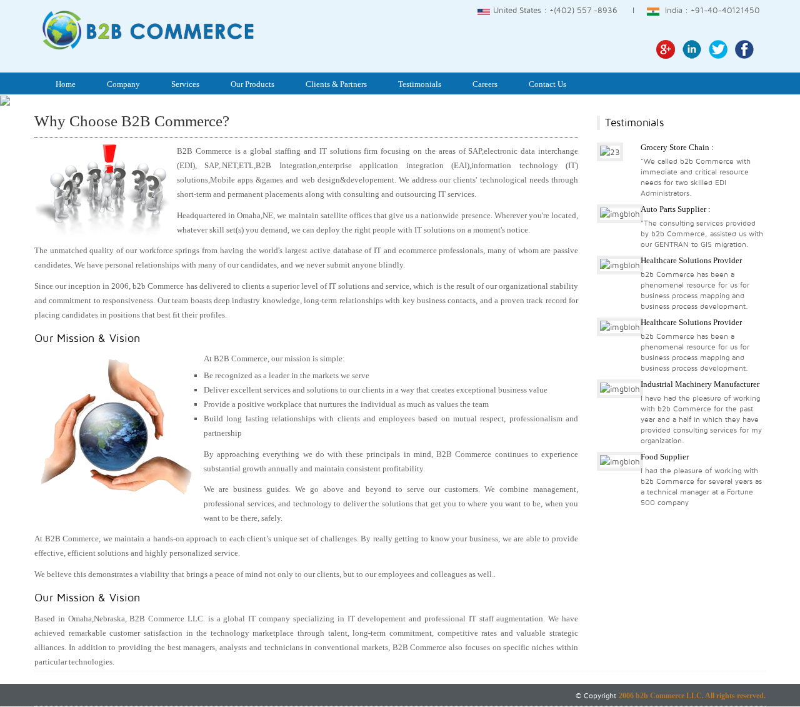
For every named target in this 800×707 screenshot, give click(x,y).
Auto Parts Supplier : (676, 209)
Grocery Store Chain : (677, 147)
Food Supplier (665, 456)
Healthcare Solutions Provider (691, 260)
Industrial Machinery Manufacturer (700, 384)
